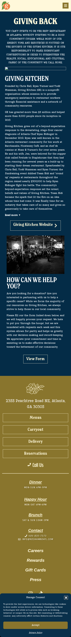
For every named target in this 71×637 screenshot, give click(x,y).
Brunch (35, 515)
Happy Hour (35, 499)
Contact (35, 530)
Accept (35, 625)
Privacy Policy (35, 633)
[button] (66, 597)
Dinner (35, 482)
